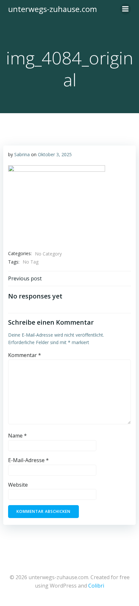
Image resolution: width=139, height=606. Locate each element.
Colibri (96, 585)
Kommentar (24, 355)
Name (17, 435)
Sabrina (22, 154)
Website (18, 484)
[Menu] (125, 9)
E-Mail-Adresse (28, 460)
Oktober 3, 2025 (55, 154)
